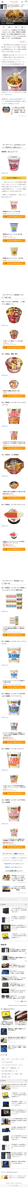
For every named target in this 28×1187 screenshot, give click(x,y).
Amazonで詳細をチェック (15, 178)
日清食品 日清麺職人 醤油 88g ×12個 (11, 390)
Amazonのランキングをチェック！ (14, 863)
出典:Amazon (8, 94)
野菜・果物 (4, 1076)
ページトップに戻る (14, 1185)
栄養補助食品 (13, 1068)
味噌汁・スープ (5, 1068)
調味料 (16, 1073)
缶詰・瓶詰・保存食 (6, 1073)
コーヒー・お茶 (15, 1059)
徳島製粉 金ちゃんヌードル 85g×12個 (11, 211)
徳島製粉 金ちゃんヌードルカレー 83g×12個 (13, 258)
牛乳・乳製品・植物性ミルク (8, 1070)
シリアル (22, 1059)
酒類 (21, 1073)
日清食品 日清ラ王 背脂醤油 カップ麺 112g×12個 (14, 491)
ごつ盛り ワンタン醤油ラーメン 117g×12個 (12, 341)
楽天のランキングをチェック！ (14, 867)
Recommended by (17, 1001)
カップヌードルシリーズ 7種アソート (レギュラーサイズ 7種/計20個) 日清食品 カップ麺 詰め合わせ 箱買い (13, 628)
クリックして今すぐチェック (14, 216)
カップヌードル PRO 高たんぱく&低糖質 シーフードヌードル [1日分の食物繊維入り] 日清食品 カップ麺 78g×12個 (14, 734)
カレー (8, 1059)
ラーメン (3, 16)
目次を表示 (22, 41)
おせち (3, 1059)
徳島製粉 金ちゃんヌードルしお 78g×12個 (12, 234)
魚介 (9, 1076)
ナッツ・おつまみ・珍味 (7, 1062)
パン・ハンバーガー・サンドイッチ (9, 1065)
